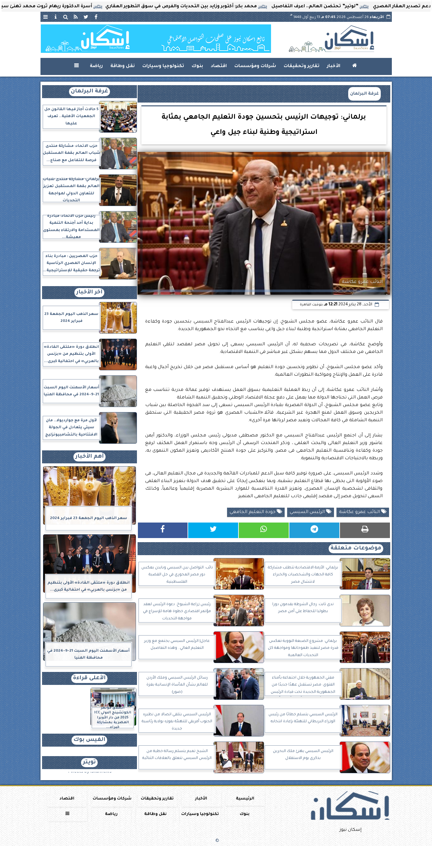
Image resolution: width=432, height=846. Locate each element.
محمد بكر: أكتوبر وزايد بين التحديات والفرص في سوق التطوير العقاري (213, 6)
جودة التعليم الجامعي (253, 512)
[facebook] (96, 17)
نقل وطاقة (122, 66)
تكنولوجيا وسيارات (163, 66)
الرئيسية (245, 799)
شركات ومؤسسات (255, 66)
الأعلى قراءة (89, 678)
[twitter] (86, 17)
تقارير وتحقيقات (301, 66)
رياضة (96, 66)
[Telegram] (314, 530)
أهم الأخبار (89, 457)
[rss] (76, 17)
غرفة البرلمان (364, 93)
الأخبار (333, 66)
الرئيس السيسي (308, 512)
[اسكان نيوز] (155, 38)
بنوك (197, 66)
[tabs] (45, 17)
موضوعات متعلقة (355, 549)
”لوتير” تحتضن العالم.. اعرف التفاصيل (347, 6)
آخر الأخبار (89, 293)
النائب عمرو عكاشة (360, 512)
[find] (66, 17)
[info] (56, 17)
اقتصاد (219, 66)
